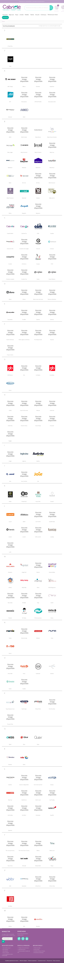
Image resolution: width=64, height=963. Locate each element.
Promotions (5, 17)
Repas (16, 14)
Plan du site (49, 960)
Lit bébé (22, 14)
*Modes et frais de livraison (24, 947)
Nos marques (5, 949)
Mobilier (27, 14)
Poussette (5, 14)
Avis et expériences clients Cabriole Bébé (7, 955)
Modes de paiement (32, 960)
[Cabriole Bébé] (11, 8)
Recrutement (5, 951)
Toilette (32, 14)
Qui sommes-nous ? (7, 947)
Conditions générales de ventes (11, 960)
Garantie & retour (42, 960)
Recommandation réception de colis (23, 951)
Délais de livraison (22, 949)
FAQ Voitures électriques (39, 952)
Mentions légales (23, 960)
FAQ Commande (37, 947)
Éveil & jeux (43, 14)
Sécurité (37, 14)
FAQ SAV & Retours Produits (39, 951)
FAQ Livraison (37, 949)
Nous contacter (6, 952)
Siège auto (11, 14)
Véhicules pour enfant (53, 14)
